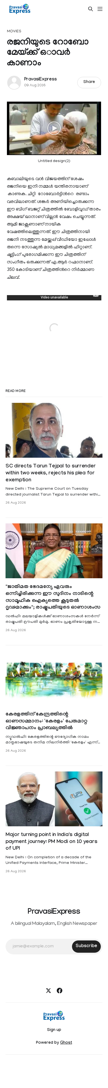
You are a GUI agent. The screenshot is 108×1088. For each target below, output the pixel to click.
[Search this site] (90, 8)
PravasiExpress (40, 79)
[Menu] (100, 8)
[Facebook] (59, 990)
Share (89, 82)
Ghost (66, 1043)
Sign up (54, 1030)
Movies (14, 32)
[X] (48, 990)
